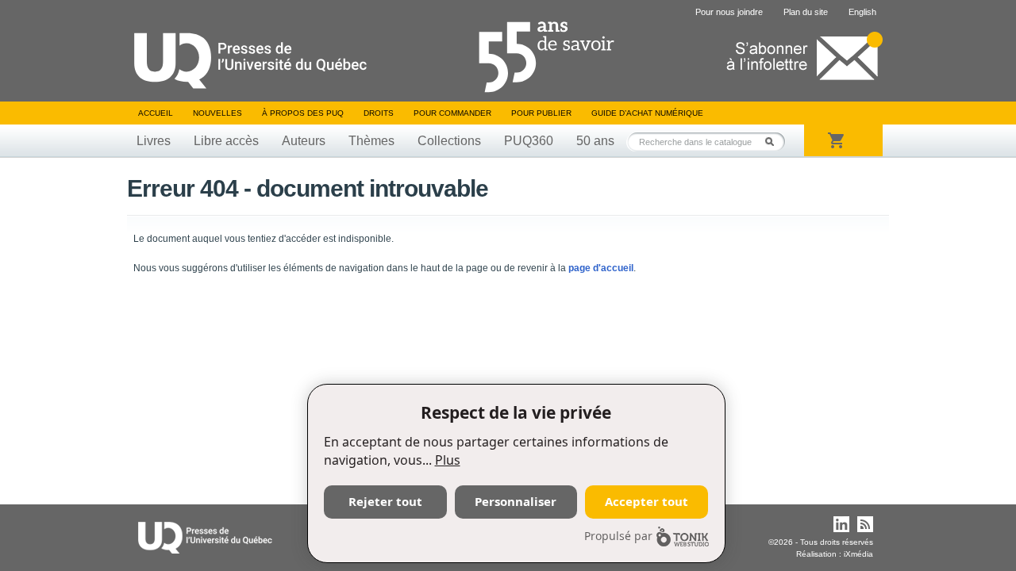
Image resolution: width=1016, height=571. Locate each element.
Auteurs (303, 141)
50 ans (595, 141)
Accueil (155, 113)
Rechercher (774, 141)
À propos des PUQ (303, 113)
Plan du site (805, 12)
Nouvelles (217, 113)
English (862, 12)
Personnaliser (515, 501)
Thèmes (371, 141)
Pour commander (452, 113)
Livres (154, 141)
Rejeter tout (385, 501)
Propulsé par (618, 535)
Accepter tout (646, 501)
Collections (449, 141)
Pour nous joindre (729, 12)
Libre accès (226, 141)
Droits (379, 113)
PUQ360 (528, 141)
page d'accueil (600, 268)
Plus (447, 460)
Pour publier (541, 113)
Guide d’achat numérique (647, 113)
